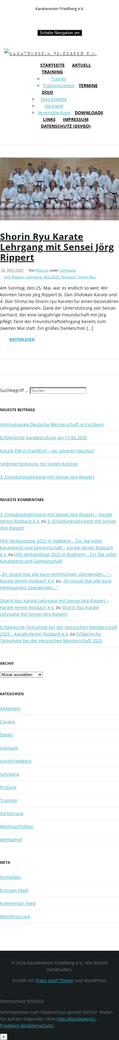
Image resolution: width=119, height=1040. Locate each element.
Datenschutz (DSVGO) (66, 126)
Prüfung (8, 787)
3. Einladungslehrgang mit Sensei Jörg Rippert (47, 477)
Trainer (58, 79)
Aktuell (81, 65)
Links (49, 119)
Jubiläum (9, 748)
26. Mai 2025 (12, 270)
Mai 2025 (52, 277)
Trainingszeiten (58, 85)
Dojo (47, 92)
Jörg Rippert (14, 277)
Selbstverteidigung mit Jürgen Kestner (39, 464)
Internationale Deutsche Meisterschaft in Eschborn (52, 424)
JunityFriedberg (15, 761)
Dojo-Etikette (54, 99)
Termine (88, 85)
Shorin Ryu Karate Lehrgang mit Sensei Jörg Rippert (57, 246)
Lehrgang (68, 270)
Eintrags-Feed (14, 890)
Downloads (89, 113)
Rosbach (68, 277)
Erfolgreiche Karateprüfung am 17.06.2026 (43, 437)
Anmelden (10, 877)
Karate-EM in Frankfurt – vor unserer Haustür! (47, 451)
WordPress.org (15, 916)
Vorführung (11, 813)
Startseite (52, 65)
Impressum (75, 119)
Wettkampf (11, 839)
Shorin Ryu (87, 277)
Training (52, 72)
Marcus (42, 270)
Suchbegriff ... (14, 390)
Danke (6, 735)
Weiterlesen (21, 339)
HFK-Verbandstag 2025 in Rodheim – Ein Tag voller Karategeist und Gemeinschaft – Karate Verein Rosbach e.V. (56, 547)
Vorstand (54, 106)
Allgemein (10, 708)
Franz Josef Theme (54, 980)
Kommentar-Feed (17, 903)
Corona (7, 722)
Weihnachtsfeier (17, 826)
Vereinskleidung (54, 113)
